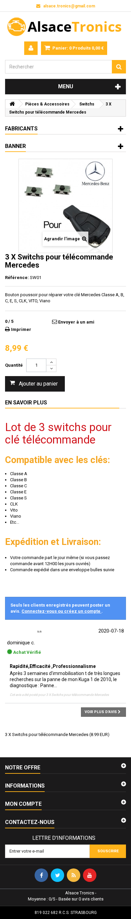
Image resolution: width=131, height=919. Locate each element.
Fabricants (21, 128)
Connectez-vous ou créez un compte (61, 611)
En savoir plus (26, 402)
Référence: (17, 277)
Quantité (14, 365)
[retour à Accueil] (12, 104)
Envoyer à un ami (76, 322)
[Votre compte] (31, 48)
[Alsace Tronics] (65, 27)
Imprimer (21, 329)
